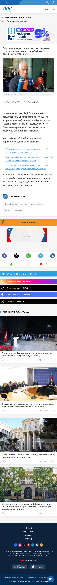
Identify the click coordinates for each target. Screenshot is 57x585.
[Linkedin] (37, 545)
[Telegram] (32, 545)
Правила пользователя (13, 577)
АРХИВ (28, 535)
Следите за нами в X (15, 301)
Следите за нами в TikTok (17, 288)
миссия (24, 204)
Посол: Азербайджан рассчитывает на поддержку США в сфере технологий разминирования (29, 159)
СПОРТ (46, 9)
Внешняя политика (17, 21)
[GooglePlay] (19, 567)
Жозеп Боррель (10, 204)
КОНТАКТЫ (28, 532)
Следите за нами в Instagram (19, 281)
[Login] (53, 2)
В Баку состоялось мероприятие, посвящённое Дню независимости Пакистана (28, 151)
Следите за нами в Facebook (19, 295)
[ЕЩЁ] (53, 9)
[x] (24, 545)
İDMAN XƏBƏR (28, 222)
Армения (7, 210)
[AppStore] (37, 567)
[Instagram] (20, 545)
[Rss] (41, 545)
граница (18, 210)
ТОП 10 (28, 539)
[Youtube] (28, 545)
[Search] (47, 3)
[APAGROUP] (28, 560)
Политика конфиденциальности (39, 577)
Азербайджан (37, 204)
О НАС (28, 528)
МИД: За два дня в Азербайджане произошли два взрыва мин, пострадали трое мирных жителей (26, 167)
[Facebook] (15, 545)
